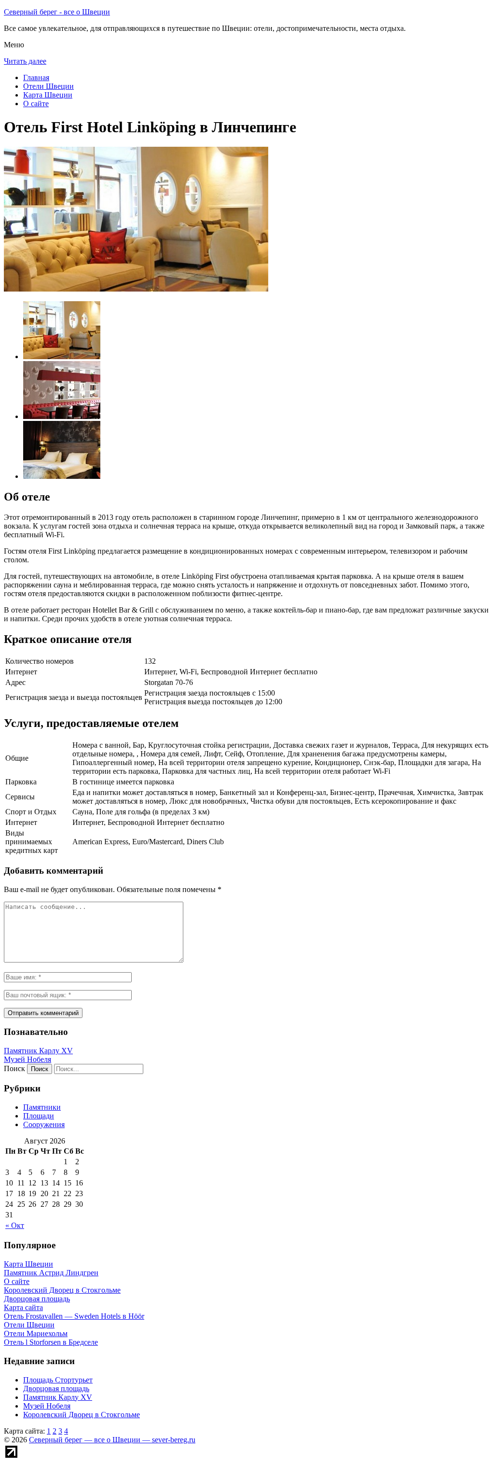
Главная (36, 77)
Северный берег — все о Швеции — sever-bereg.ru (112, 1440)
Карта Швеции (47, 95)
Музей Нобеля (27, 1059)
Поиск (14, 1068)
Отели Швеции (48, 86)
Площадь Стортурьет (58, 1380)
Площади (38, 1116)
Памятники (42, 1107)
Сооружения (44, 1124)
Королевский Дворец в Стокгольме (81, 1414)
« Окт (14, 1225)
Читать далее (25, 61)
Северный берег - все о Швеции (57, 12)
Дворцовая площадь (56, 1388)
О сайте (36, 103)
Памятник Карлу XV (38, 1050)
